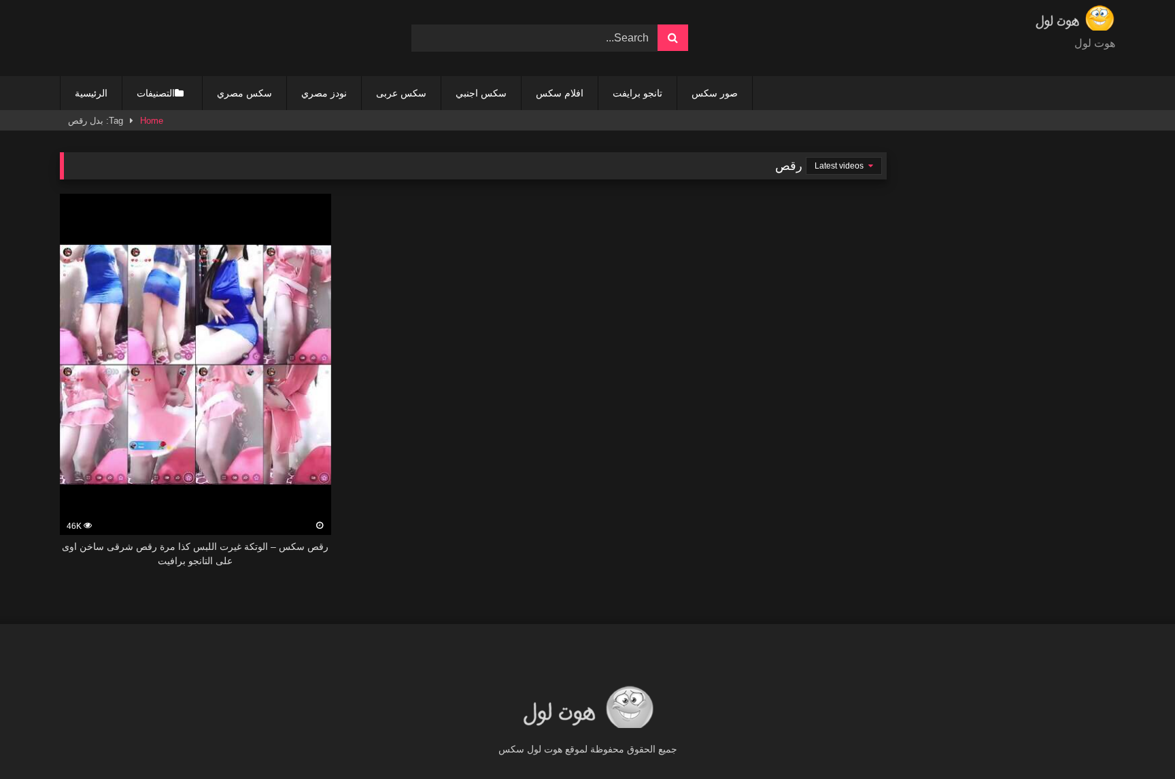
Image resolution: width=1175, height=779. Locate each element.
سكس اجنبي (481, 93)
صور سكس (715, 93)
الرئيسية (91, 93)
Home (151, 121)
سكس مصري (244, 93)
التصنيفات (156, 93)
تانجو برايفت (637, 93)
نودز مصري (324, 93)
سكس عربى (401, 93)
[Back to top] (1133, 738)
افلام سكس (559, 93)
